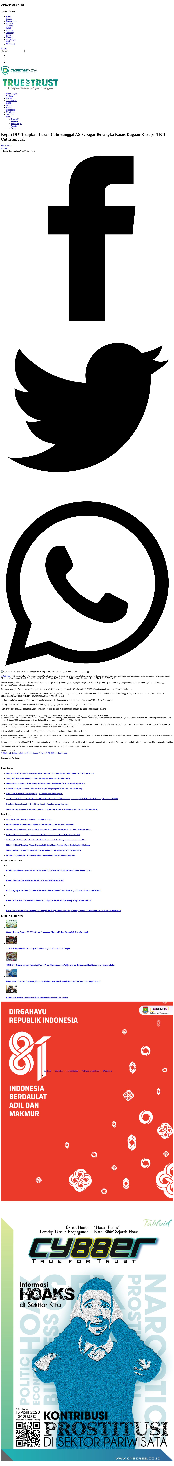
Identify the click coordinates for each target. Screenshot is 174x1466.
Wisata (14, 126)
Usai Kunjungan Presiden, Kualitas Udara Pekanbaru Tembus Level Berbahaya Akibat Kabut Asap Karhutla (53, 890)
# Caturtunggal (33, 753)
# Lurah (24, 753)
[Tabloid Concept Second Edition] (87, 1460)
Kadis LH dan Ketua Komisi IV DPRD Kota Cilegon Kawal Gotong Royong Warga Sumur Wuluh (48, 900)
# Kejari (9, 753)
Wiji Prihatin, (6, 145)
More (8, 117)
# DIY (3, 753)
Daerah (9, 105)
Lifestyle (9, 23)
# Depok (42, 753)
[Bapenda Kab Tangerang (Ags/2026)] (87, 1216)
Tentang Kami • (74, 1071)
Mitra (8, 42)
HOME (4, 48)
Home (8, 16)
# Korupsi (17, 753)
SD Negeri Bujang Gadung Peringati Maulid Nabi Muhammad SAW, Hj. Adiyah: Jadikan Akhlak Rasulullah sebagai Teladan (60, 965)
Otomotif (14, 119)
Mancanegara (11, 94)
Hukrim (9, 19)
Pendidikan (10, 110)
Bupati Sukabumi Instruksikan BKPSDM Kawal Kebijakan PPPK (35, 880)
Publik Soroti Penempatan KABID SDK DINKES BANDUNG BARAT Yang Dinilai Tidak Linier (48, 870)
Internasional (11, 21)
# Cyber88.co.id (60, 753)
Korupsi (9, 37)
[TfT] (30, 89)
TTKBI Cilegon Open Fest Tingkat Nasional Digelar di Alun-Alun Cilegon (38, 948)
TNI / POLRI (11, 101)
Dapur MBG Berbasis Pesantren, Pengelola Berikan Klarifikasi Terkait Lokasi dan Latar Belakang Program (53, 981)
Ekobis (9, 107)
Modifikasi (10, 44)
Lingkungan (11, 39)
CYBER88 (5, 676)
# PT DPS (50, 753)
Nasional (9, 26)
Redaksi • (49, 1071)
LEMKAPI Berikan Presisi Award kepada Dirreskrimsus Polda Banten (37, 998)
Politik (8, 28)
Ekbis (8, 35)
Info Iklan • (60, 1071)
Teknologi (10, 33)
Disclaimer (107, 1071)
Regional (9, 30)
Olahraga (10, 114)
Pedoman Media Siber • (92, 1071)
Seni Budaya (16, 124)
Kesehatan (10, 112)
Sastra (13, 128)
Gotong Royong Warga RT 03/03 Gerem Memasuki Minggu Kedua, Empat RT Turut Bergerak (47, 932)
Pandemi (14, 121)
